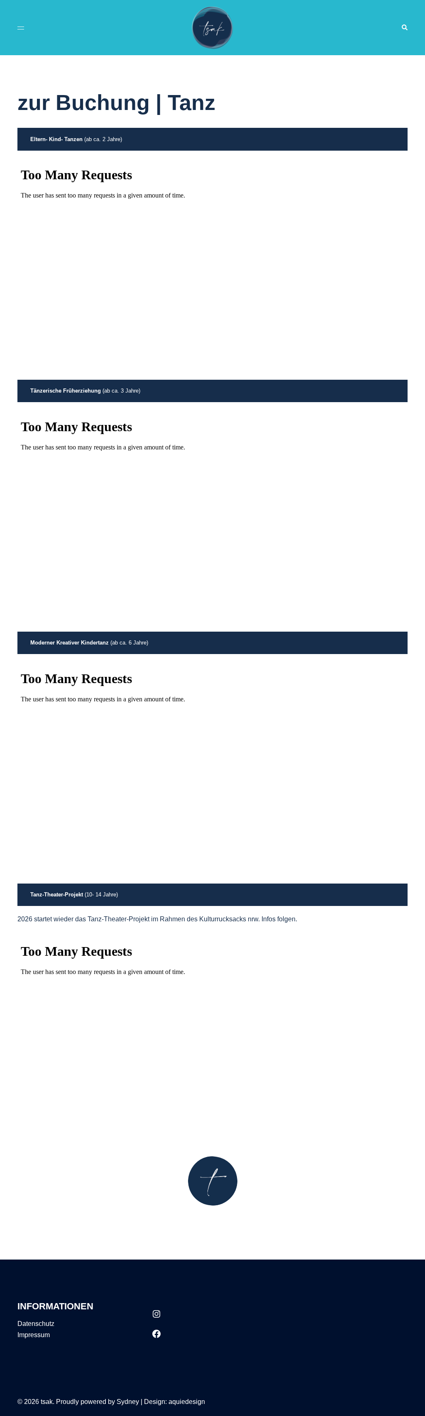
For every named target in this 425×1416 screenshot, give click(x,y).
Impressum (33, 1334)
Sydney (128, 1401)
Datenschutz (35, 1323)
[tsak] (212, 27)
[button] (404, 27)
